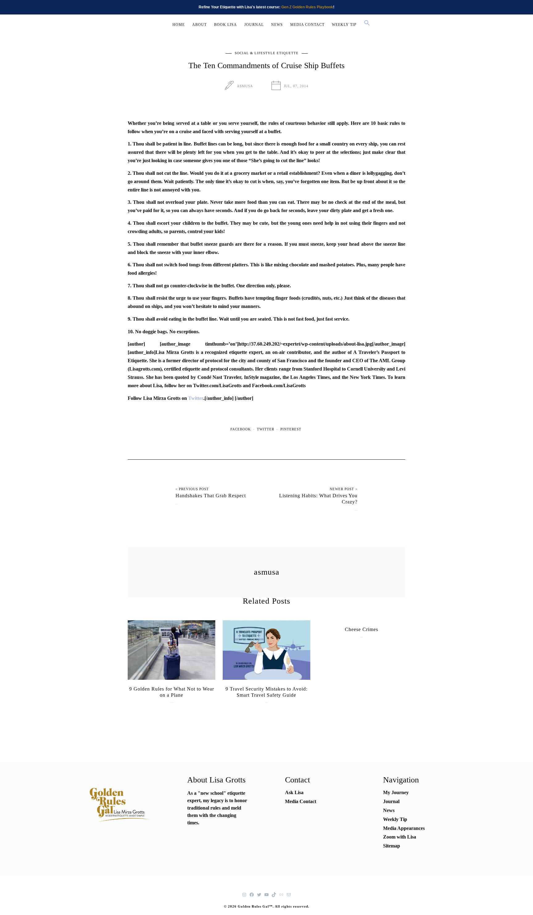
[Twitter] (259, 894)
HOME (178, 25)
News (389, 810)
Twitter (195, 398)
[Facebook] (251, 894)
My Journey (396, 792)
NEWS (277, 25)
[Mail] (288, 894)
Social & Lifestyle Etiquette (267, 53)
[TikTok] (273, 894)
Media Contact (300, 801)
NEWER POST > (343, 489)
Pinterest (290, 429)
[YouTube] (266, 894)
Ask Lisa (294, 792)
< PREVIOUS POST (192, 489)
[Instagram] (244, 894)
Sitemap (391, 845)
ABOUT (199, 25)
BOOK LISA (225, 25)
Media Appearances (404, 828)
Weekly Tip (395, 819)
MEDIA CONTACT (307, 25)
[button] (367, 23)
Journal (391, 801)
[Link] (281, 894)
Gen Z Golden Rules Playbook (307, 7)
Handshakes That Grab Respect (211, 495)
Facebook (240, 429)
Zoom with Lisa (399, 836)
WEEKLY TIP (344, 25)
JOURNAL (254, 25)
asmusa (245, 86)
